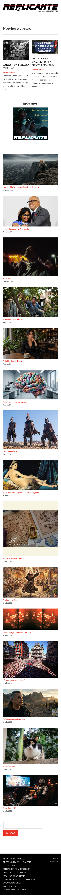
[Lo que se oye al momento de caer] (30, 620)
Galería (27, 862)
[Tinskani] (30, 257)
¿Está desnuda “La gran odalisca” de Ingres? (21, 493)
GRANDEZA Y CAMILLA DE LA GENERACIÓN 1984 (43, 62)
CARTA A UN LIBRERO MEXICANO (16, 66)
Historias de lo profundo (13, 558)
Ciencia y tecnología (14, 872)
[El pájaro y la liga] (30, 583)
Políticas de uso (12, 886)
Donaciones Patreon (15, 889)
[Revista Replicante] (30, 8)
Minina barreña (9, 766)
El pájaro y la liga (10, 600)
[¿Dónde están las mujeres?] (30, 660)
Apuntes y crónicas (14, 858)
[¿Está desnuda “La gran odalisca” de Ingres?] (30, 475)
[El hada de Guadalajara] (30, 302)
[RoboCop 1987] (30, 790)
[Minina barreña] (30, 746)
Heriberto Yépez (9, 72)
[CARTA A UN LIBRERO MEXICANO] (16, 50)
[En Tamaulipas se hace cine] (30, 703)
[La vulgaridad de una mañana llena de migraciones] (30, 170)
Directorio (31, 879)
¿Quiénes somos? (12, 879)
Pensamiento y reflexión (16, 869)
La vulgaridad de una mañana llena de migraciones (23, 187)
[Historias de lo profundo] (30, 529)
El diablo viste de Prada (12, 361)
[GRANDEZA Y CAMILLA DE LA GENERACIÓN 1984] (45, 47)
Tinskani (6, 278)
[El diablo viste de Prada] (30, 344)
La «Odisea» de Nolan (12, 451)
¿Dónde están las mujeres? (14, 680)
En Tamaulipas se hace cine (14, 719)
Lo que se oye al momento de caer (17, 633)
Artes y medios (11, 862)
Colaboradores (12, 883)
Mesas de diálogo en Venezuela (16, 229)
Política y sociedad (14, 876)
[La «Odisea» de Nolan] (30, 430)
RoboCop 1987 (9, 808)
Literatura (9, 865)
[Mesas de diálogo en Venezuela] (30, 211)
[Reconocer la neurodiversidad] (30, 385)
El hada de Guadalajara (12, 319)
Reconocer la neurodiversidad (15, 402)
